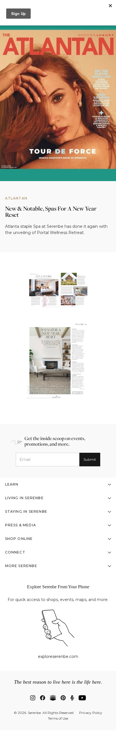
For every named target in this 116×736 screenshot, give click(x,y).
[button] (58, 484)
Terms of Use (58, 718)
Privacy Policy (90, 713)
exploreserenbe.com (58, 656)
